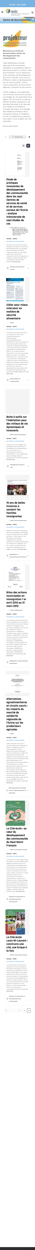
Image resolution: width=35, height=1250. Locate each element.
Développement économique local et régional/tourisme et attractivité (17, 790)
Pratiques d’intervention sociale (17, 268)
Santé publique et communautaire (15, 380)
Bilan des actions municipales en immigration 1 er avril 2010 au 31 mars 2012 (16, 599)
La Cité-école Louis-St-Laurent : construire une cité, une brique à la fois (17, 944)
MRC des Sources (17, 230)
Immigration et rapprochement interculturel (17, 556)
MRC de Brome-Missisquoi (18, 434)
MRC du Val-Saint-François (18, 234)
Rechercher (19, 137)
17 (19, 1010)
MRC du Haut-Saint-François (18, 849)
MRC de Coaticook (19, 227)
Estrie (12, 227)
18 (24, 1010)
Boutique (12, 5)
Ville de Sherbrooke (20, 520)
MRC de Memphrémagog (19, 229)
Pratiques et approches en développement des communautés (17, 899)
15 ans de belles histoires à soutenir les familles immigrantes (15, 509)
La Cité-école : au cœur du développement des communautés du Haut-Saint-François (17, 837)
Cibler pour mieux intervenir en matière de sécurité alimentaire (17, 311)
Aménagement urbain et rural (17, 466)
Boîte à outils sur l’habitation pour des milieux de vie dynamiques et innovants (17, 423)
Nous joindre (21, 5)
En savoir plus (16, 261)
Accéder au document (15, 241)
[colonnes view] (23, 146)
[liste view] (28, 146)
